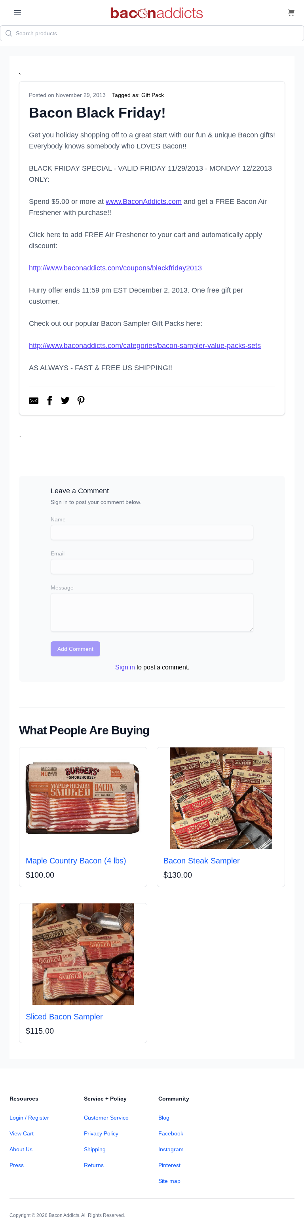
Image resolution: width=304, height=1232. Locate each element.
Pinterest (169, 1165)
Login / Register (29, 1117)
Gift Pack (152, 95)
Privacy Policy (101, 1133)
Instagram (171, 1149)
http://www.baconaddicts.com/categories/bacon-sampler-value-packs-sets (145, 346)
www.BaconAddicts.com (144, 201)
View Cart (22, 1133)
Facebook (170, 1133)
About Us (21, 1149)
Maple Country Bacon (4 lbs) (76, 860)
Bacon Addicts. (64, 1215)
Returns (94, 1165)
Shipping (95, 1149)
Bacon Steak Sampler (201, 860)
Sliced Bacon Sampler (64, 1016)
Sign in (125, 667)
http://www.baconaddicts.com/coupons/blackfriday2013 (115, 268)
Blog (163, 1117)
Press (17, 1165)
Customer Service (106, 1117)
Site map (169, 1181)
